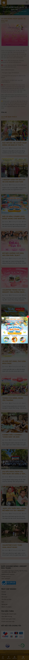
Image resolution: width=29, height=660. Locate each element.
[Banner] (14, 330)
